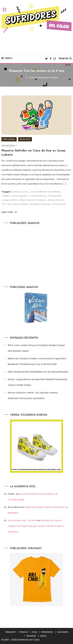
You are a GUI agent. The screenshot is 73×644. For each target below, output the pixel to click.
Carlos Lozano (20, 191)
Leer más (7, 212)
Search (63, 58)
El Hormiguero (20, 195)
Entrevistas (47, 632)
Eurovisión (62, 632)
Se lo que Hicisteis (17, 204)
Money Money (56, 200)
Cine (34, 632)
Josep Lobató (10, 200)
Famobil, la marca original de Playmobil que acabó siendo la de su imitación (36, 526)
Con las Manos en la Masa (45, 191)
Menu (8, 58)
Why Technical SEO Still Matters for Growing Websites (38, 371)
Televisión (10, 632)
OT (3, 204)
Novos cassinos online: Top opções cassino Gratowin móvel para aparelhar (33, 395)
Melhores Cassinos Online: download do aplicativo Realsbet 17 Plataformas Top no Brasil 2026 (37, 361)
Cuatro (6, 195)
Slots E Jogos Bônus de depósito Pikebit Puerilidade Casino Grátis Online (37, 382)
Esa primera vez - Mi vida (22, 520)
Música (24, 632)
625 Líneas (9, 139)
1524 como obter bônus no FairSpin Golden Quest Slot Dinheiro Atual (36, 348)
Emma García (38, 195)
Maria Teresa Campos (33, 200)
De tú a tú (25, 139)
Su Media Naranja (40, 204)
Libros (43, 636)
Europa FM (54, 195)
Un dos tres (59, 204)
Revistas (31, 636)
